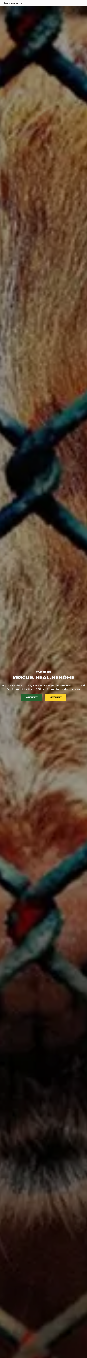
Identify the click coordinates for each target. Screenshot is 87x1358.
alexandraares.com (13, 3)
